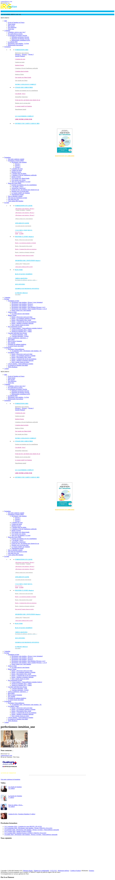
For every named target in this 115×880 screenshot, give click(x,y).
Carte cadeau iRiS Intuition (15, 201)
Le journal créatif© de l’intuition (21, 193)
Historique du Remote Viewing (20, 38)
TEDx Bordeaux (12, 367)
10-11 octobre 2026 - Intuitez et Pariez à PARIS (17, 831)
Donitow (91, 870)
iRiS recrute (11, 25)
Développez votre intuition (22, 53)
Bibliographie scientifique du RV (21, 40)
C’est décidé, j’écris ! (17, 186)
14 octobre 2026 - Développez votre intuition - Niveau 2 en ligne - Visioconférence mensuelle (30, 834)
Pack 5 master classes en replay (20, 325)
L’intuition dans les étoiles (19, 173)
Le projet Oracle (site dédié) (16, 346)
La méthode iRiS (13, 42)
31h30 (21, 233)
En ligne (6, 202)
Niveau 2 (24, 54)
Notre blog (11, 29)
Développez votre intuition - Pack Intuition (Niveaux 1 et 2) (28, 307)
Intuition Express (19, 65)
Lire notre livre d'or (23, 119)
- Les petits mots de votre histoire (23, 226)
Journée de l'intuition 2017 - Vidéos (22, 331)
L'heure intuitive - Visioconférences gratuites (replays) (27, 328)
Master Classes (12, 315)
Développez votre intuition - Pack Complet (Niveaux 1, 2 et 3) (29, 309)
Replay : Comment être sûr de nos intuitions (25, 249)
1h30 (16, 233)
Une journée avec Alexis (21, 80)
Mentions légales (28, 870)
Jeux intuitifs (20, 284)
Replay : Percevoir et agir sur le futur (24, 239)
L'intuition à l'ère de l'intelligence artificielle (26, 68)
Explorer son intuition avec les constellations (26, 90)
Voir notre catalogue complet (16, 159)
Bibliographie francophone (15, 45)
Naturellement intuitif (20, 109)
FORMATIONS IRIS (21, 50)
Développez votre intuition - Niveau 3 (22, 305)
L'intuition (7, 30)
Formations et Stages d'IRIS (16, 160)
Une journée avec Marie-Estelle (23, 77)
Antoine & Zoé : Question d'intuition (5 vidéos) (21, 814)
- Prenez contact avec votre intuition (24, 218)
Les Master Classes (13, 352)
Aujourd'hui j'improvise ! (21, 97)
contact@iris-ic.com (6, 1)
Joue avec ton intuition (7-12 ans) (21, 181)
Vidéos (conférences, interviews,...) (18, 338)
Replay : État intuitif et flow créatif (23, 246)
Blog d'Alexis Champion (23, 274)
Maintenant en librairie (64, 156)
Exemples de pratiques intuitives (27, 288)
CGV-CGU (53, 870)
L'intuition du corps (20, 59)
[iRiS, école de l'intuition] (9, 8)
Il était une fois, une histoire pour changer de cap (27, 100)
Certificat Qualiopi (75, 870)
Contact (6, 368)
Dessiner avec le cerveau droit (22, 103)
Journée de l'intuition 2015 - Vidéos (22, 330)
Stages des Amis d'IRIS (14, 183)
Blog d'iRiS (11, 339)
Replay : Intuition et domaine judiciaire (24, 252)
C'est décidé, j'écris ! (20, 93)
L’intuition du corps (17, 168)
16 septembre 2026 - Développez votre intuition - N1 (27, 351)
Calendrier (7, 297)
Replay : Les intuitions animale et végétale (25, 243)
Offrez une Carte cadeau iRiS (27, 123)
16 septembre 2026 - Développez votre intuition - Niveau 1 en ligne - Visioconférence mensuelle (31, 829)
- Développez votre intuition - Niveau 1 (24, 208)
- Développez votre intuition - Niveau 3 (24, 215)
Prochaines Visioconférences (16, 349)
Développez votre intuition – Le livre (18, 43)
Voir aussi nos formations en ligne (17, 198)
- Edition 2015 (18, 263)
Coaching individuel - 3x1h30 (20, 336)
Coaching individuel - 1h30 (19, 334)
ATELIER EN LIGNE (22, 223)
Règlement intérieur (63, 870)
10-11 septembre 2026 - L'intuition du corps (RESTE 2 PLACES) (23, 826)
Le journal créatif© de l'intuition (23, 106)
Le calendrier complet (24, 116)
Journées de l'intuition (27, 260)
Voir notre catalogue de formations (10, 779)
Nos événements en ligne (15, 326)
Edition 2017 (26, 263)
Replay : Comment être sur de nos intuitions (24, 321)
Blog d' (19, 269)
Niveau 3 (31, 54)
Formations (7, 46)
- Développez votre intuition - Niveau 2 (24, 212)
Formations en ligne (13, 300)
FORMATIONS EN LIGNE (23, 205)
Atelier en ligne (12, 312)
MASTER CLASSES (24, 236)
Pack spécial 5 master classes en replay (24, 255)
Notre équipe (11, 24)
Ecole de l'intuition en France (16, 22)
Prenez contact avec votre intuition (21, 310)
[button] (5, 18)
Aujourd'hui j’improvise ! (19, 188)
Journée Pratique (20, 56)
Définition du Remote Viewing (20, 37)
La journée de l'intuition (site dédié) (18, 365)
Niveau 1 (18, 54)
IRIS (5, 21)
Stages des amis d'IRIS (24, 87)
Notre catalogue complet (25, 84)
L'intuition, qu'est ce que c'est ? (17, 32)
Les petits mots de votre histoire (20, 313)
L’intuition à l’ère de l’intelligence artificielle (24, 175)
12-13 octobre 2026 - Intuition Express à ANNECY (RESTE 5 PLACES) (25, 833)
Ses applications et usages (15, 34)
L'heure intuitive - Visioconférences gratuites (20, 363)
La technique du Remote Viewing (17, 35)
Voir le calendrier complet (15, 196)
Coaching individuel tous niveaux (17, 333)
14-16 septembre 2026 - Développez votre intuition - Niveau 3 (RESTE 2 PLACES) (28, 828)
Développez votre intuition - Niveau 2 (22, 304)
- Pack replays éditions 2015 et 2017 (24, 266)
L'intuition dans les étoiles (21, 71)
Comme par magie (19, 62)
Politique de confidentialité (41, 870)
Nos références (12, 27)
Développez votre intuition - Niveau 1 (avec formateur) (27, 302)
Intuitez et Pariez (19, 74)
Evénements (7, 347)
